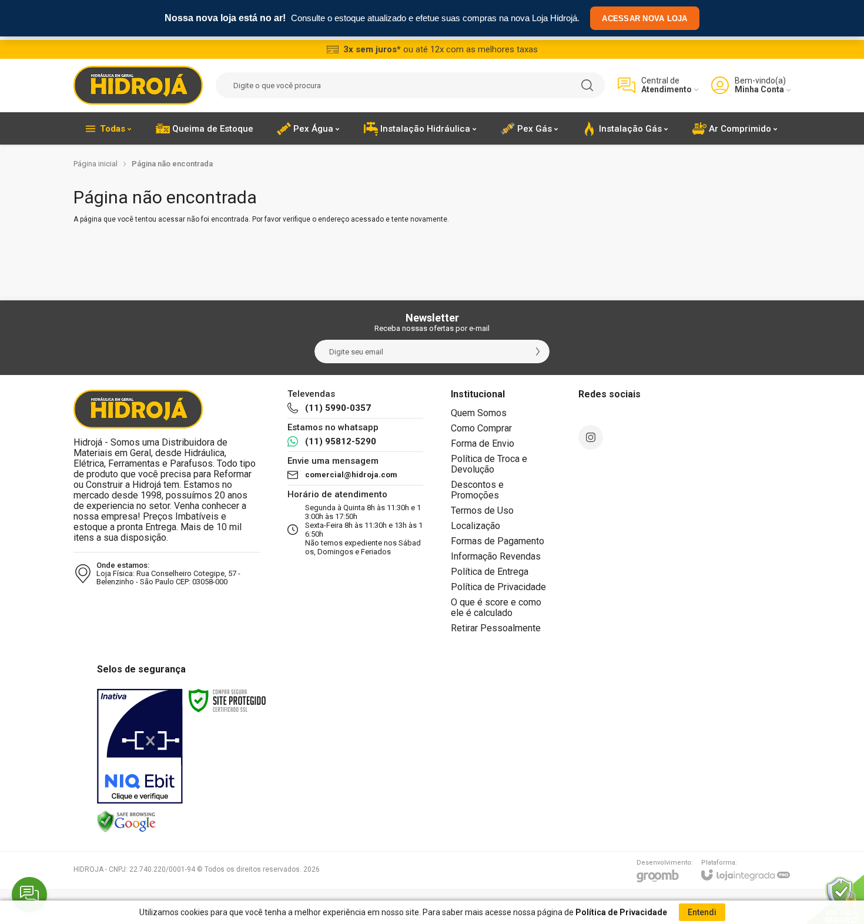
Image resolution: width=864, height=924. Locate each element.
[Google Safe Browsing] (126, 821)
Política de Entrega (489, 571)
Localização (475, 525)
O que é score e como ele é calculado (496, 607)
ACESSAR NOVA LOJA (644, 18)
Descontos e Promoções (477, 490)
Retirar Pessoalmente (496, 628)
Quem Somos (479, 413)
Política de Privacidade (498, 586)
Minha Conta (759, 89)
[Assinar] (538, 351)
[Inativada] (140, 746)
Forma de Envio (482, 443)
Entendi (702, 912)
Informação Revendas (496, 556)
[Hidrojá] (138, 85)
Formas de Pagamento (497, 541)
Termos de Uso (482, 510)
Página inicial (95, 163)
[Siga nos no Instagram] (590, 437)
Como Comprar (481, 428)
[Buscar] (587, 85)
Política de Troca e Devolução (489, 464)
